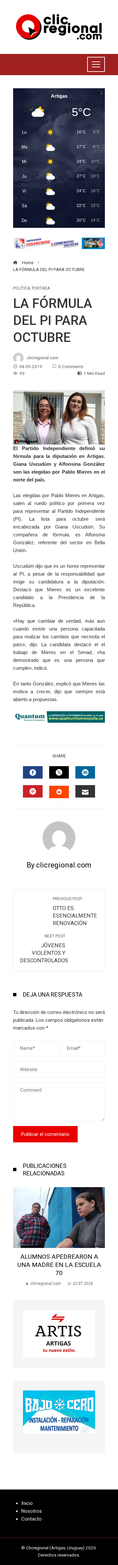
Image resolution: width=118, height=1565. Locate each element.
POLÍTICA (21, 288)
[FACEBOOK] (33, 772)
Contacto (31, 1519)
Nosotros (31, 1511)
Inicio (27, 1503)
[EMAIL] (85, 791)
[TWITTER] (59, 772)
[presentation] (19, 1237)
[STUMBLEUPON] (59, 792)
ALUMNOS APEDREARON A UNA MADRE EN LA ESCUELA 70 (59, 1265)
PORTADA (41, 288)
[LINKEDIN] (85, 772)
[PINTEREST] (33, 791)
